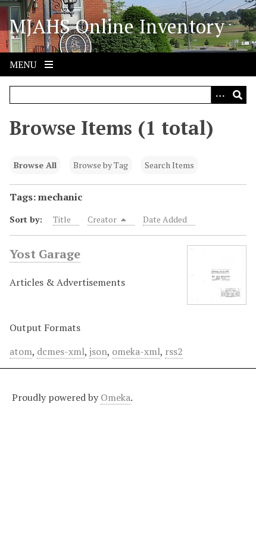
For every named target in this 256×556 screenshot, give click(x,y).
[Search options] (220, 95)
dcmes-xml (61, 351)
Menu (24, 64)
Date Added (165, 219)
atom (21, 351)
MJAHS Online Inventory (117, 26)
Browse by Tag (100, 165)
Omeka (115, 397)
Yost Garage (45, 254)
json (98, 351)
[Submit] (237, 95)
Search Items (169, 165)
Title (62, 219)
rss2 (174, 351)
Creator (103, 219)
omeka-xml (136, 351)
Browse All (35, 165)
